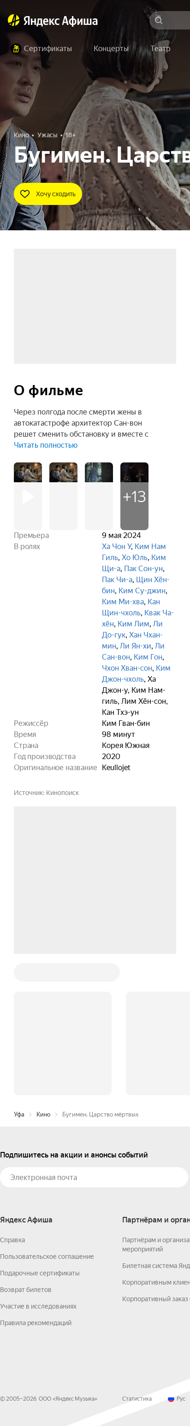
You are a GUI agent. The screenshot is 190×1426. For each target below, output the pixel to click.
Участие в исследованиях (38, 1166)
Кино (43, 974)
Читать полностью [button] (45, 445)
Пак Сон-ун (143, 568)
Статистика (137, 1259)
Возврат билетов (26, 1150)
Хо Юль (135, 557)
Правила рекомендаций (35, 1183)
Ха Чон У (116, 546)
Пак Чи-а (117, 579)
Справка (12, 1100)
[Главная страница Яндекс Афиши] (14, 20)
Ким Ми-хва (123, 601)
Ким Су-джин (142, 590)
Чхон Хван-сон (127, 668)
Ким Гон (148, 657)
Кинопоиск (62, 792)
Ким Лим (133, 623)
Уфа (19, 974)
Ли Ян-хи (135, 646)
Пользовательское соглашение (47, 1117)
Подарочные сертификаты (40, 1133)
